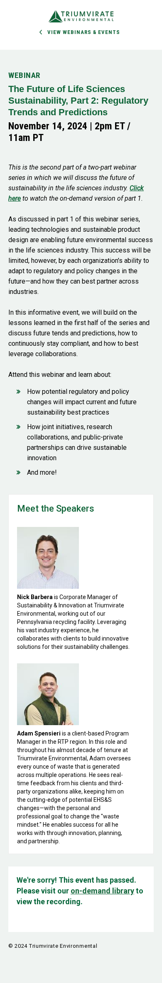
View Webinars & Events (83, 32)
